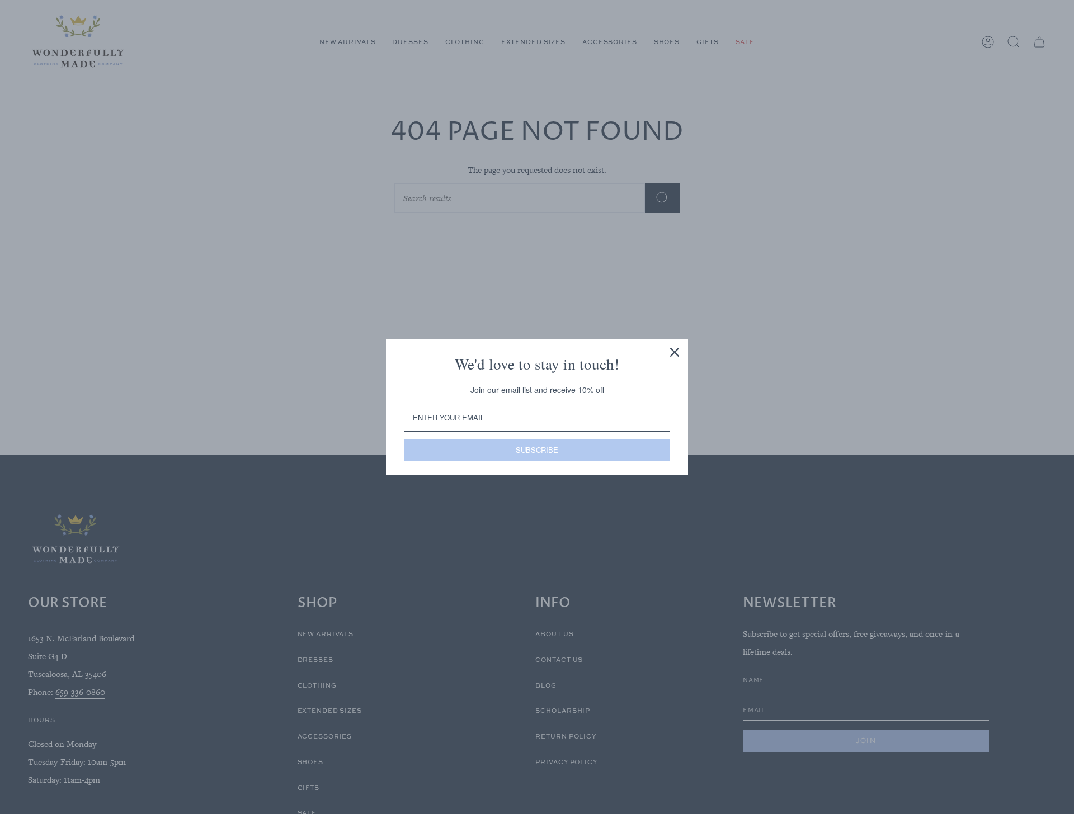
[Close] (674, 352)
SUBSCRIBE (537, 449)
